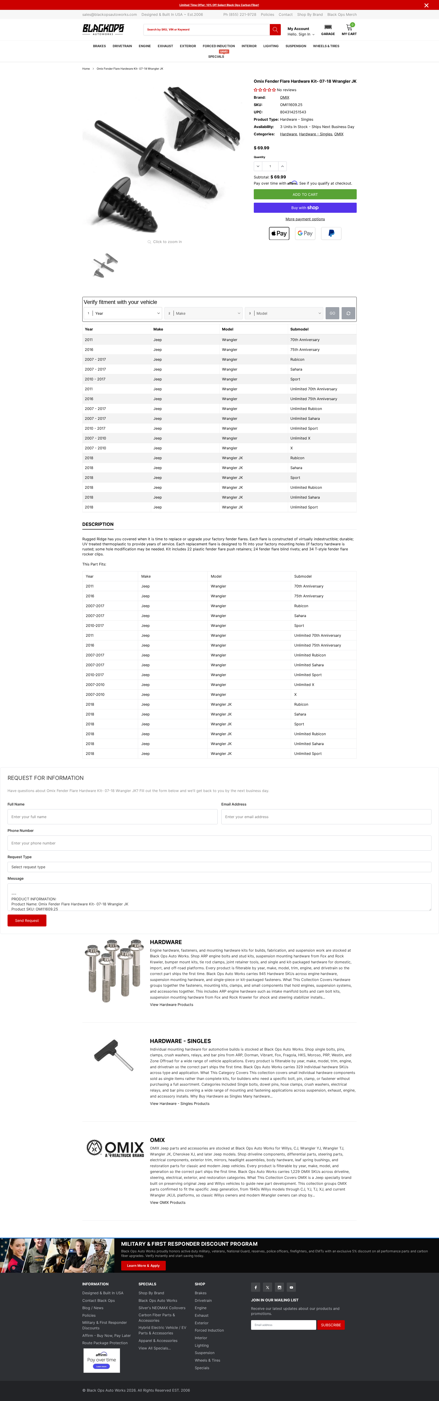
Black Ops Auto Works (158, 1300)
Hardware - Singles (315, 134)
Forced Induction (219, 46)
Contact (286, 14)
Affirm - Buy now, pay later (106, 1335)
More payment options (305, 219)
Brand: (260, 97)
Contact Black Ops (98, 1300)
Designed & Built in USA (102, 1293)
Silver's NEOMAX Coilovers (162, 1307)
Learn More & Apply (143, 1265)
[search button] (275, 29)
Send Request (27, 920)
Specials (216, 56)
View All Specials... (155, 1348)
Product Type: (266, 119)
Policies (267, 14)
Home (86, 68)
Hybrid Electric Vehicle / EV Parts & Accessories (162, 1330)
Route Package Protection (105, 1343)
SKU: (258, 104)
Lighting (271, 46)
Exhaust (165, 46)
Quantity (259, 157)
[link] (105, 266)
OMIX (284, 97)
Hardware (288, 134)
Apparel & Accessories (158, 1340)
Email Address (233, 804)
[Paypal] (331, 233)
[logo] (103, 29)
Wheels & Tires (326, 46)
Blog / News (92, 1307)
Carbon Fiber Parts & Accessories (157, 1318)
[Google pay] (305, 233)
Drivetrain (122, 46)
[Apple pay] (279, 233)
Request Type (20, 857)
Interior (249, 46)
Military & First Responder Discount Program (189, 1244)
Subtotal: (261, 177)
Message (16, 878)
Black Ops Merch (342, 14)
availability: (264, 126)
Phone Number (21, 830)
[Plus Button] (282, 166)
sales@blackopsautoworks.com (109, 14)
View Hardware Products (171, 1004)
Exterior (188, 46)
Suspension (296, 46)
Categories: (264, 134)
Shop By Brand (310, 14)
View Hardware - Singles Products (179, 1103)
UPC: (258, 112)
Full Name (16, 804)
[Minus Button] (258, 166)
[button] (328, 30)
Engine (145, 46)
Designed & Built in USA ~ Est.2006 (172, 14)
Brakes (99, 46)
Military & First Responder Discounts (104, 1325)
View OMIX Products (167, 1202)
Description (98, 524)
